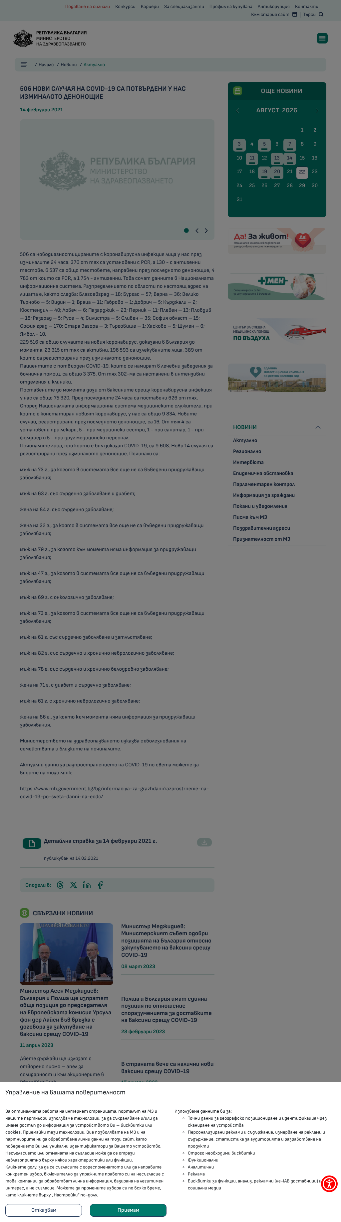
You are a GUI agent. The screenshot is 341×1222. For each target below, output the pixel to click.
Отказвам (43, 1210)
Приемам (128, 1210)
